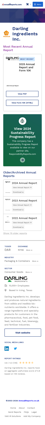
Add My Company (32, 416)
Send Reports (14, 412)
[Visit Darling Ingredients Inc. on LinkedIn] (8, 348)
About (22, 408)
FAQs (26, 412)
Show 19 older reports (15, 233)
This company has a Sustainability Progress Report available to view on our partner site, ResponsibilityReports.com (22, 147)
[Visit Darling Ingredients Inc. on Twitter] (17, 348)
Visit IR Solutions (13, 416)
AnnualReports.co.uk (28, 400)
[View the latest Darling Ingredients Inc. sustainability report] (22, 161)
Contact (31, 408)
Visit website (22, 332)
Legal (34, 412)
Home (13, 408)
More (28, 250)
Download (17, 192)
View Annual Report (21, 187)
